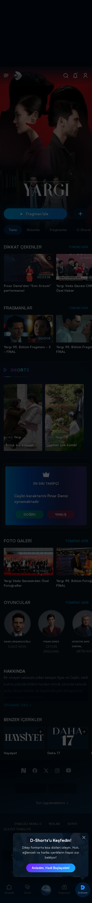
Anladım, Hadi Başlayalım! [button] (51, 868)
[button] (84, 837)
